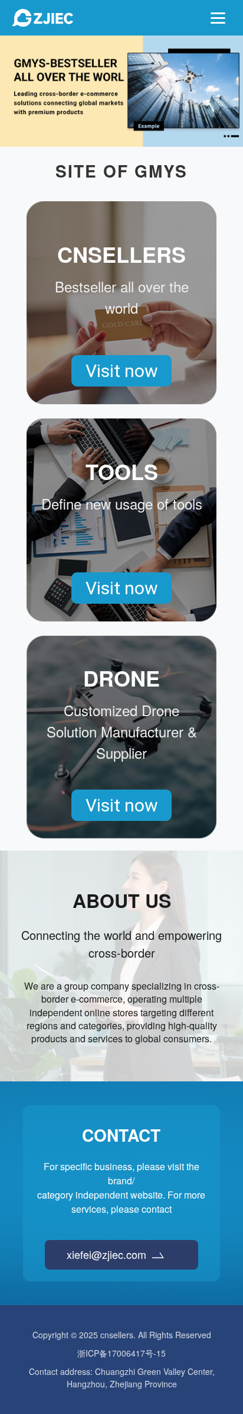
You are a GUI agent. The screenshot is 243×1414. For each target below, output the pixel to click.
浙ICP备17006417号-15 (121, 1353)
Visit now (122, 370)
